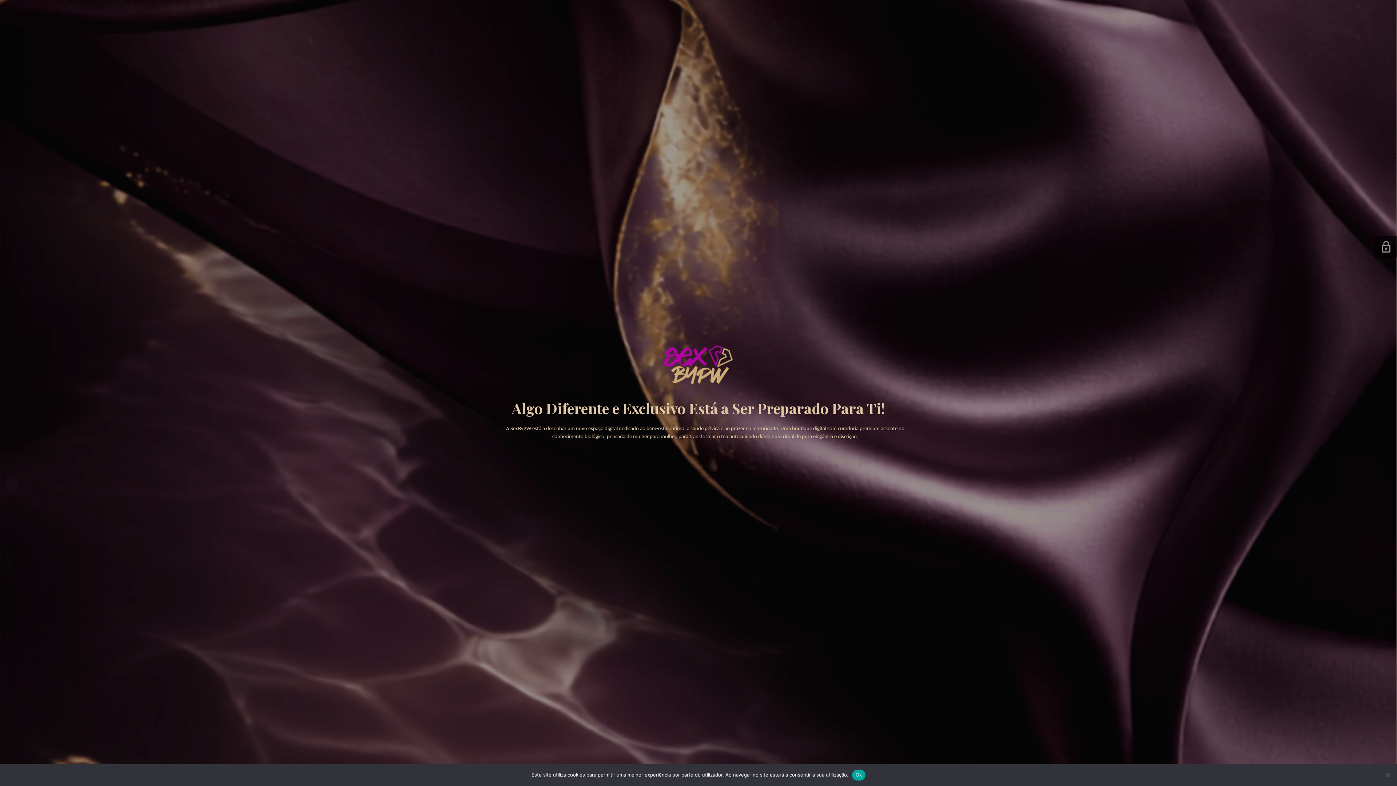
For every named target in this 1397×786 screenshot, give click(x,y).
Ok (859, 775)
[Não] (1388, 775)
